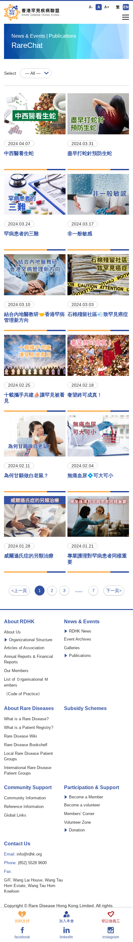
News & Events (82, 621)
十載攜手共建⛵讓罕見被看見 (34, 397)
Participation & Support (91, 787)
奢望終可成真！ (84, 394)
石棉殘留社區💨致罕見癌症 (97, 314)
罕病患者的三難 (21, 233)
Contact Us (17, 843)
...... (79, 590)
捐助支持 (22, 921)
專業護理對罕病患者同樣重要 (97, 558)
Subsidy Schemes (85, 708)
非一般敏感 (79, 233)
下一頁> (114, 590)
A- (91, 7)
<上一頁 (19, 590)
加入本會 (66, 921)
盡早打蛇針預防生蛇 (89, 153)
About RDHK (19, 621)
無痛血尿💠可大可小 (90, 475)
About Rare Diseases (29, 708)
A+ (106, 7)
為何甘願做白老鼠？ (26, 475)
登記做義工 (110, 921)
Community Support (28, 787)
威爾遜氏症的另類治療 (29, 555)
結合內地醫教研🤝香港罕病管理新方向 (34, 317)
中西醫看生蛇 (19, 153)
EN (126, 7)
